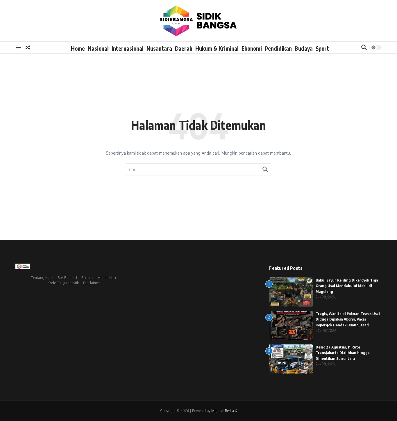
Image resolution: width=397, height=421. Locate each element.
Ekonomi (252, 48)
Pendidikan (278, 48)
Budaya (304, 48)
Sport (322, 48)
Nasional (98, 48)
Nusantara (159, 48)
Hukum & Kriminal (217, 48)
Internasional (128, 48)
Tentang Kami (42, 277)
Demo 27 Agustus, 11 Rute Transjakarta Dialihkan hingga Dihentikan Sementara (343, 353)
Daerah (183, 48)
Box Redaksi (67, 277)
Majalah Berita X (224, 410)
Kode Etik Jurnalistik (63, 283)
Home (78, 48)
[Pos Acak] (28, 47)
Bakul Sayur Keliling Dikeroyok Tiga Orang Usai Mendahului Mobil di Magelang (347, 286)
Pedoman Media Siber (98, 277)
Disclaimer (91, 283)
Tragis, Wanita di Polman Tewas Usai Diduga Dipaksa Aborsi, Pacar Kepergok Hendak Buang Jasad (348, 319)
